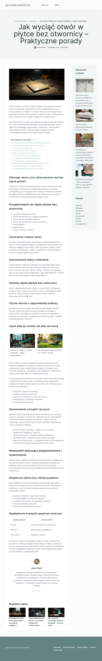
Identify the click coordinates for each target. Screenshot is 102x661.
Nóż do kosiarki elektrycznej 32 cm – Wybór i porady (49, 351)
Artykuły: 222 (37, 591)
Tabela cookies (82, 647)
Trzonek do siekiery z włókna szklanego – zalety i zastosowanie (21, 352)
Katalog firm (57, 650)
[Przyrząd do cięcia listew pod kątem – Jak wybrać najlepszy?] (17, 612)
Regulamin (57, 647)
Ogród (78, 213)
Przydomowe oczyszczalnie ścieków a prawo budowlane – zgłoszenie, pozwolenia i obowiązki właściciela (84, 155)
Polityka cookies (69, 647)
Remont (78, 221)
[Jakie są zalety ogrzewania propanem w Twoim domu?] (84, 115)
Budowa (79, 205)
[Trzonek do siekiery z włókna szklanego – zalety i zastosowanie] (22, 341)
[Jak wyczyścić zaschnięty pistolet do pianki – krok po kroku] (56, 612)
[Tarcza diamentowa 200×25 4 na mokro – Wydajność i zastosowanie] (37, 612)
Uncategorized (81, 224)
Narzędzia (64, 47)
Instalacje (44, 5)
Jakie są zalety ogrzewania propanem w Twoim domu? (84, 127)
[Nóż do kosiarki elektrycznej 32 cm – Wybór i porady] (49, 341)
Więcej (57, 5)
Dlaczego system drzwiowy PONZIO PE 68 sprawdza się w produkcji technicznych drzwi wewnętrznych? (84, 100)
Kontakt (93, 647)
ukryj (34, 140)
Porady (78, 219)
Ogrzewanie (80, 216)
